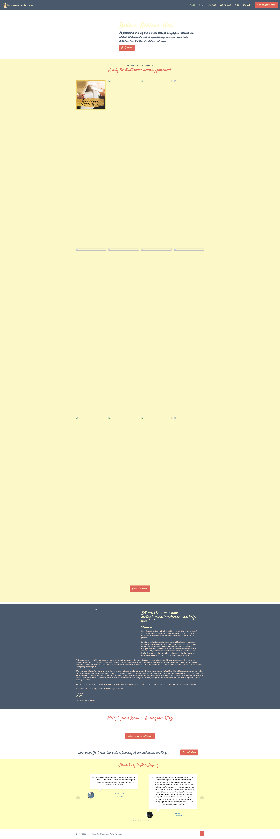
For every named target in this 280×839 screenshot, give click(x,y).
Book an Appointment (266, 4)
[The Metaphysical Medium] (17, 5)
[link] (91, 95)
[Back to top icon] (202, 833)
